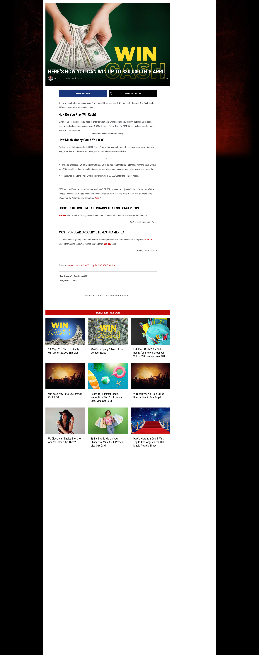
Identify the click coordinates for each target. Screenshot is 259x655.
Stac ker (62, 215)
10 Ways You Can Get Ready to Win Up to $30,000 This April (65, 350)
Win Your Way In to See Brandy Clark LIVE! (65, 395)
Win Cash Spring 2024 (79, 276)
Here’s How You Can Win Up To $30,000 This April (92, 265)
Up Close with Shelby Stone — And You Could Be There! (64, 440)
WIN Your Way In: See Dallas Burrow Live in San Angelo (148, 395)
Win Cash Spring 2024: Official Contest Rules (107, 350)
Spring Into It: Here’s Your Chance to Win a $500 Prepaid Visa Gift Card (107, 442)
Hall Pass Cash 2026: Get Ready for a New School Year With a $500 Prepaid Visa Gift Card (149, 352)
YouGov (107, 244)
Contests (73, 280)
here (97, 198)
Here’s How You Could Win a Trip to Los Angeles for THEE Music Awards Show (149, 442)
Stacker (149, 239)
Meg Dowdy (58, 78)
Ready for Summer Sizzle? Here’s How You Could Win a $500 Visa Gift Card (106, 397)
